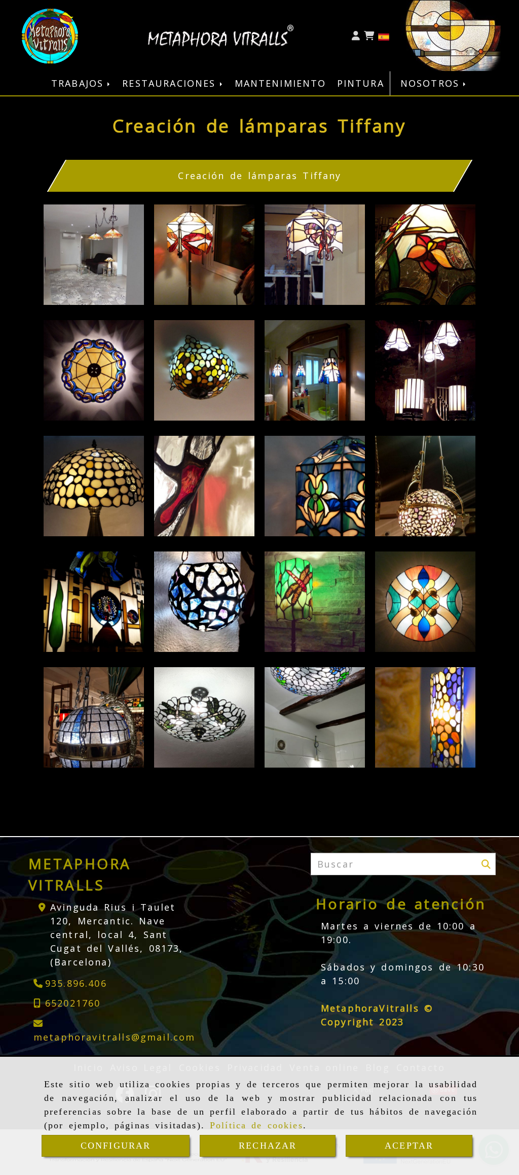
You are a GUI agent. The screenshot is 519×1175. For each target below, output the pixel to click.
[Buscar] (486, 864)
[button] (356, 36)
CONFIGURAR (116, 1146)
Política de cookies (256, 1125)
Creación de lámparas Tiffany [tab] (259, 175)
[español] (383, 35)
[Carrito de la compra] (369, 36)
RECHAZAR (267, 1146)
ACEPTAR (409, 1146)
